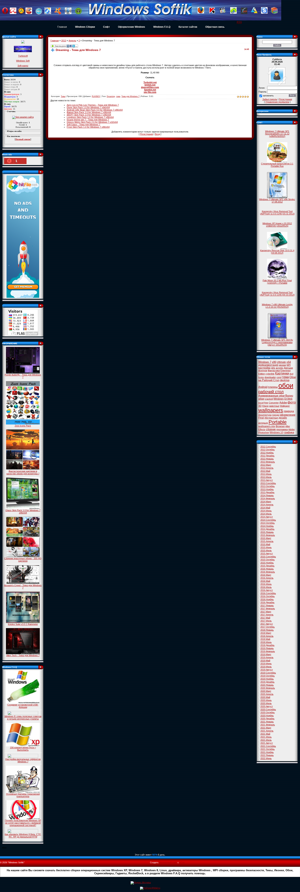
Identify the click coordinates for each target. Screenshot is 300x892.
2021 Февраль (267, 724)
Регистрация (146, 134)
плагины (273, 387)
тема (118, 96)
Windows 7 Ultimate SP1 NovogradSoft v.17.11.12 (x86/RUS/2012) (277, 133)
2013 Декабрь (267, 492)
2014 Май (265, 507)
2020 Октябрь (267, 712)
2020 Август (266, 706)
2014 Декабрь (267, 529)
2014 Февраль (267, 498)
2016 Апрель (266, 578)
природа (289, 411)
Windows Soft (23, 61)
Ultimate (281, 362)
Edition (261, 374)
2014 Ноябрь (267, 526)
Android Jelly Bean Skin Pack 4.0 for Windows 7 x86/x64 (95, 110)
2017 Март (265, 611)
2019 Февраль (267, 651)
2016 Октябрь (267, 596)
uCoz (182, 862)
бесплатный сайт (168, 862)
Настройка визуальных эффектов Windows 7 (23, 760)
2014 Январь (267, 495)
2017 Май (265, 617)
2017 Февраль (267, 608)
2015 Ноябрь (267, 562)
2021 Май (265, 734)
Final (261, 417)
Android (262, 386)
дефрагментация (268, 365)
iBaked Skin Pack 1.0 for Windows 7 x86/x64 (89, 112)
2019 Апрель (266, 657)
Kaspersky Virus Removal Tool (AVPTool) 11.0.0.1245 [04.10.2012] (277, 293)
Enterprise (285, 370)
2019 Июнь (266, 663)
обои (285, 385)
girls (273, 368)
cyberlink (270, 374)
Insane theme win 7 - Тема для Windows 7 (88, 119)
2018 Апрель (266, 636)
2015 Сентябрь (268, 556)
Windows (278, 398)
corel (279, 377)
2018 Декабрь (267, 645)
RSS (239, 22)
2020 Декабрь (267, 718)
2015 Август (266, 553)
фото (292, 402)
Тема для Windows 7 (130, 96)
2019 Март (265, 654)
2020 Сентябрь (268, 709)
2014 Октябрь (267, 523)
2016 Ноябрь (267, 599)
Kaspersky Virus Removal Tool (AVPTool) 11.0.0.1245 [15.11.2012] (277, 212)
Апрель (72, 40)
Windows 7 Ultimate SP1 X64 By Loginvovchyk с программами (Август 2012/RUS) (277, 342)
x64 (289, 362)
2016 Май (265, 581)
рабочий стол (271, 391)
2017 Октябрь (267, 627)
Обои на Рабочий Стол (277, 379)
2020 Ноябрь (267, 715)
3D (260, 406)
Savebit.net (150, 89)
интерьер (263, 423)
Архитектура (264, 415)
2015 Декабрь (267, 566)
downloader (270, 377)
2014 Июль (266, 514)
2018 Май (265, 639)
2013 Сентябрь (268, 483)
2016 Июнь (266, 584)
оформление (287, 414)
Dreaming (111, 96)
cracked (269, 399)
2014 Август (266, 517)
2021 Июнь (266, 737)
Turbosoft (23, 56)
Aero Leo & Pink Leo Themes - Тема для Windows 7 (93, 105)
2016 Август (266, 590)
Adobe (283, 402)
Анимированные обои (271, 395)
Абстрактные (271, 418)
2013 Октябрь (267, 486)
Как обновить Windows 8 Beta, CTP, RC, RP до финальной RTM (23, 835)
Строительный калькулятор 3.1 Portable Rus (277, 164)
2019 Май (265, 660)
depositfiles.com (150, 87)
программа (282, 429)
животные (274, 406)
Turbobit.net (150, 82)
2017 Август (266, 624)
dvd (291, 374)
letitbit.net (150, 85)
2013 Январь (267, 459)
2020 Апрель (266, 694)
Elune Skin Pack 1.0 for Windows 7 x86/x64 (88, 107)
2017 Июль (266, 621)
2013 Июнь (266, 474)
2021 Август (266, 743)
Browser (280, 426)
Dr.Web (288, 398)
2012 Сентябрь (268, 446)
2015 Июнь (266, 547)
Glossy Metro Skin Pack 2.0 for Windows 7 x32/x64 (92, 122)
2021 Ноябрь (267, 752)
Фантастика (274, 370)
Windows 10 (276, 432)
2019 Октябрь (267, 676)
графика (289, 432)
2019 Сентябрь (268, 672)
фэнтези (262, 370)
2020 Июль (266, 703)
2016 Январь (267, 569)
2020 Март (265, 691)
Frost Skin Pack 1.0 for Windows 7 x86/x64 (88, 127)
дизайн (283, 417)
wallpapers (270, 410)
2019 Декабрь (267, 682)
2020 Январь (267, 685)
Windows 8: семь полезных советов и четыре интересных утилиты (22, 717)
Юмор (265, 406)
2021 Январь (267, 721)
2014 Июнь (266, 510)
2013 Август (266, 480)
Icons (261, 377)
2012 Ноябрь (267, 452)
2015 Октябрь (267, 559)
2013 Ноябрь (267, 489)
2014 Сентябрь (268, 520)
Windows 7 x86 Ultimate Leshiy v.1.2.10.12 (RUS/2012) (277, 305)
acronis (279, 368)
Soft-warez (23, 65)
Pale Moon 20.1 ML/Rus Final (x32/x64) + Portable (277, 281)
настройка (264, 367)
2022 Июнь (266, 758)
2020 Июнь (266, 700)
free (266, 402)
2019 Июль (266, 666)
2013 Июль (266, 477)
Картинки (282, 373)
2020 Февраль (267, 688)
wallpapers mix (266, 426)
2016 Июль (266, 587)
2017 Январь (267, 605)
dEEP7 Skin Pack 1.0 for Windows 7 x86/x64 (89, 115)
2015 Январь (267, 532)
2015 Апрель (266, 541)
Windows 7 (264, 362)
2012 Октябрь (267, 449)
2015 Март (265, 538)
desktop (284, 380)
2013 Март (265, 465)
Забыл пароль (269, 99)
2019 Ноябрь (267, 679)
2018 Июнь (266, 642)
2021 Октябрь (267, 749)
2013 (63, 40)
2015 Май (265, 544)
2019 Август (266, 669)
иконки (282, 365)
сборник (271, 429)
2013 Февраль (267, 462)
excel (261, 402)
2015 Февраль (267, 535)
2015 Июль (266, 550)
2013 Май (265, 471)
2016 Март (265, 575)
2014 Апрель (266, 504)
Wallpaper (285, 406)
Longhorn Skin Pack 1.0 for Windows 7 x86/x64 (90, 117)
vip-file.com (150, 92)
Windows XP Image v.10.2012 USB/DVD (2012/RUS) (277, 224)
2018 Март (265, 633)
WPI (289, 365)
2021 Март (265, 728)
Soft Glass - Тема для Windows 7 (83, 124)
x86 (274, 362)
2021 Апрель (266, 731)
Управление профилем (277, 102)
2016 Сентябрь (268, 593)
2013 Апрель (266, 468)
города (275, 415)
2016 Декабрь (267, 602)
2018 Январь (267, 630)
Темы (63, 96)
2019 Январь (267, 648)
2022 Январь (267, 755)
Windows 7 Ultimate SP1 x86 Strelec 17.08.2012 (277, 200)
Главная (62, 26)
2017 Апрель (266, 614)
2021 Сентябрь (268, 746)
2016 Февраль (267, 572)
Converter (274, 402)
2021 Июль (266, 740)
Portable (278, 422)
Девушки (288, 368)
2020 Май (265, 697)
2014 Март (265, 501)
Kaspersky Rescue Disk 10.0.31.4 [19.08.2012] (277, 251)
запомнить (268, 96)
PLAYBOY (96, 96)
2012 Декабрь (267, 455)
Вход (157, 134)
